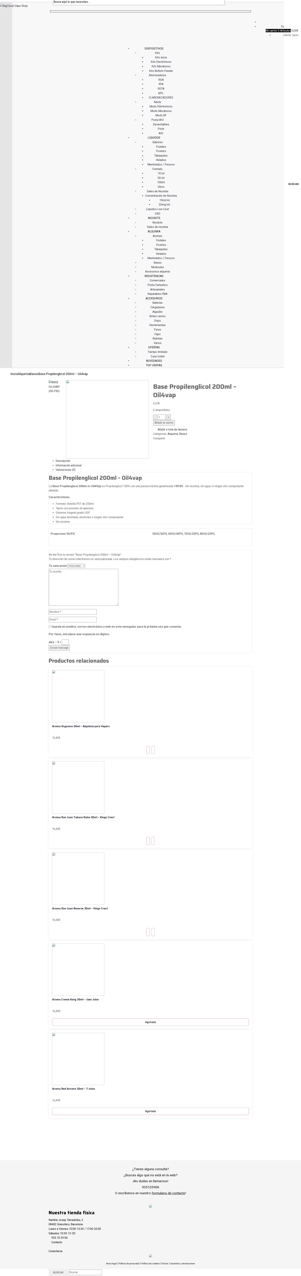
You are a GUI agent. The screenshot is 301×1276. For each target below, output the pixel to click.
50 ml (161, 178)
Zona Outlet (157, 356)
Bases (157, 262)
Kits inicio (161, 57)
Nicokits (157, 222)
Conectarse (56, 1251)
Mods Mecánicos (161, 111)
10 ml (161, 173)
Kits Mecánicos (161, 66)
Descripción (63, 461)
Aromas (157, 236)
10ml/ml (164, 200)
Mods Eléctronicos (160, 106)
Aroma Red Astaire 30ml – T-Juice (73, 1089)
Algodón (157, 311)
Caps (157, 334)
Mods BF (161, 115)
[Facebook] (154, 442)
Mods (157, 102)
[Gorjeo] (156, 442)
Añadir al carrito (164, 422)
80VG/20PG (207, 533)
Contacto (56, 1242)
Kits (157, 53)
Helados (161, 160)
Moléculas (157, 267)
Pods (161, 128)
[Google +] (160, 442)
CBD (157, 213)
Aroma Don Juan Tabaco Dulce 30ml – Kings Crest (83, 817)
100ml (161, 182)
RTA (161, 84)
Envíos (165, 1263)
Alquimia (24, 374)
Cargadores (157, 307)
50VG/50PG (159, 533)
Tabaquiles (161, 155)
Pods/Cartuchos (158, 285)
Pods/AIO (157, 120)
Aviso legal (111, 1263)
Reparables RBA (157, 294)
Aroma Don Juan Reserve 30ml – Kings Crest (80, 908)
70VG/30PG (191, 533)
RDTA (161, 88)
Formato (157, 169)
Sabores (157, 142)
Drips (157, 320)
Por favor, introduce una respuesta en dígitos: (79, 634)
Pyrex (157, 329)
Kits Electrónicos (161, 61)
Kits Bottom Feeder (161, 71)
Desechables (161, 124)
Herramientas (157, 325)
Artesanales (157, 289)
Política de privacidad (129, 1263)
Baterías (157, 302)
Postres (161, 151)
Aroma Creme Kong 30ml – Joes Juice (75, 999)
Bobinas (158, 338)
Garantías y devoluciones (182, 1263)
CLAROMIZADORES (161, 97)
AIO (161, 133)
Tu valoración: (58, 565)
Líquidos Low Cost (157, 209)
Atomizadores (157, 75)
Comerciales (157, 280)
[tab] (154, 461)
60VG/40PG (175, 533)
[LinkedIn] (158, 442)
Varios (157, 343)
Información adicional (69, 465)
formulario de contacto (168, 1193)
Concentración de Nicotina (161, 195)
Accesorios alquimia (157, 271)
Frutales (161, 146)
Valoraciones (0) (65, 469)
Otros (161, 186)
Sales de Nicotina (157, 191)
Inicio (14, 374)
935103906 (150, 1187)
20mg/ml (164, 204)
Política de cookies (150, 1263)
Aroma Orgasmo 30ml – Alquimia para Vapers (81, 726)
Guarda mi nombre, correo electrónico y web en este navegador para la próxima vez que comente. (117, 626)
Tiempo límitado (157, 352)
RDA (161, 79)
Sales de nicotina (157, 227)
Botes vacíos (157, 316)
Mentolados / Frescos (161, 164)
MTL (161, 93)
